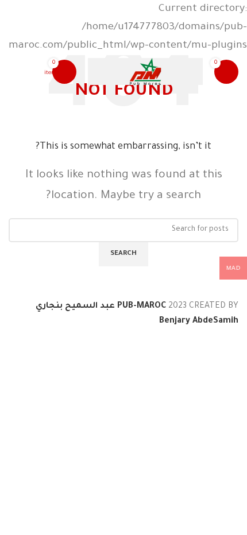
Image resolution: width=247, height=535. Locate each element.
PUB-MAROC (141, 306)
